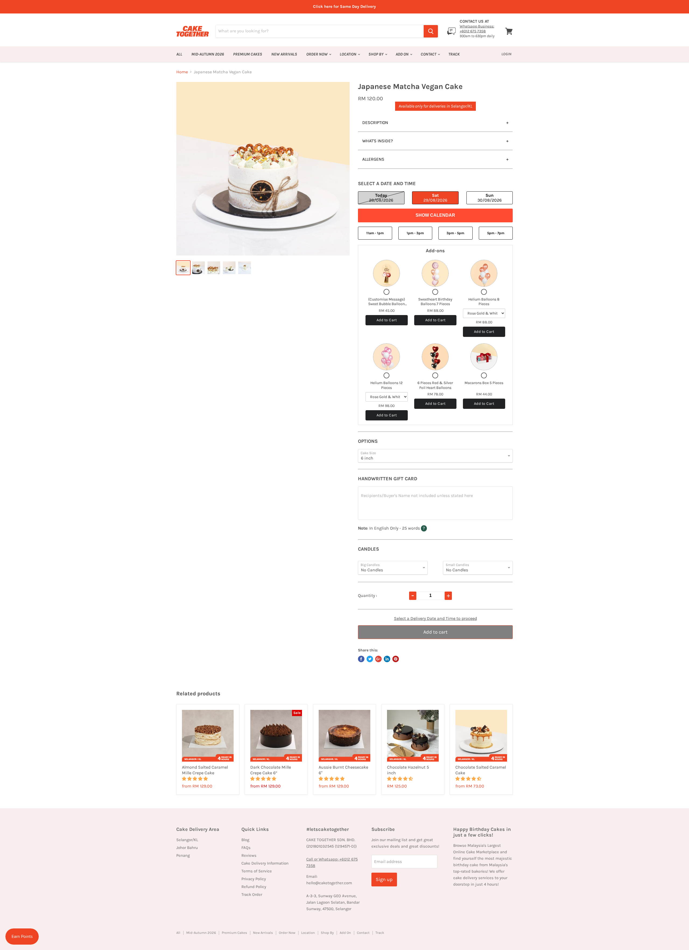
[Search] (431, 31)
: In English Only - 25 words (403, 528)
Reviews (248, 855)
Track (454, 54)
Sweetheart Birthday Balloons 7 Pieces (435, 301)
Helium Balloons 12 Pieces (386, 385)
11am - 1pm (375, 233)
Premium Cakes (247, 54)
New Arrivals (284, 54)
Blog (245, 839)
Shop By (376, 54)
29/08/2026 (435, 198)
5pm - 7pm (495, 233)
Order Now (317, 54)
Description (375, 122)
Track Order (251, 894)
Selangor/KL (187, 839)
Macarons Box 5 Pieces (484, 383)
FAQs (246, 847)
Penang (183, 855)
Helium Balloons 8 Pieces (484, 301)
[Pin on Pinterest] (395, 659)
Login (506, 54)
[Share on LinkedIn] (387, 659)
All (179, 54)
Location (348, 54)
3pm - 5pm (455, 233)
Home (182, 72)
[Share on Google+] (378, 659)
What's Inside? (377, 140)
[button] (195, 778)
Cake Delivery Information (265, 863)
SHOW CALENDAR (435, 215)
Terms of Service (256, 871)
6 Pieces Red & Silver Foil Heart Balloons (435, 385)
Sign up (384, 879)
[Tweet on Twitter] (370, 659)
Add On (402, 54)
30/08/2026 (489, 198)
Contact (429, 54)
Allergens (373, 159)
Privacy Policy (253, 878)
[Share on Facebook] (361, 659)
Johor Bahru (187, 847)
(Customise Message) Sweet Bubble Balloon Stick (386, 304)
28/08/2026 (381, 198)
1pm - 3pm (415, 233)
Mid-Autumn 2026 (207, 54)
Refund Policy (253, 886)
